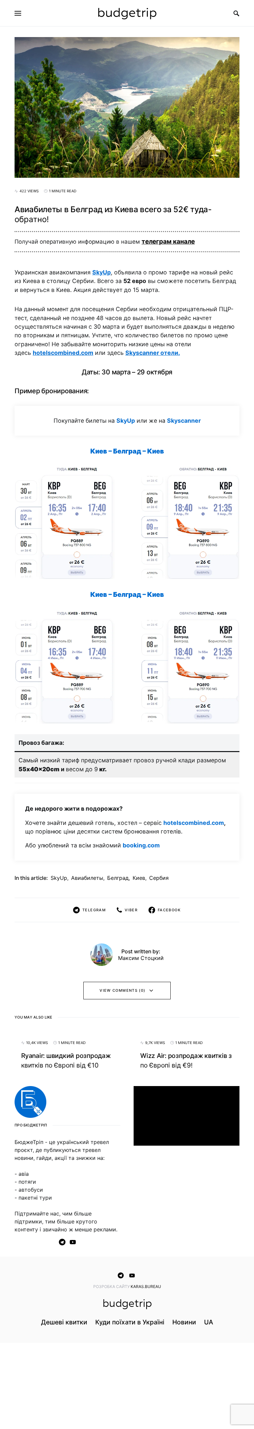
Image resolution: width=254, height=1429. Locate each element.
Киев (139, 878)
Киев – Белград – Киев (127, 451)
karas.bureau (146, 1286)
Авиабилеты (87, 878)
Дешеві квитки (64, 1322)
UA (208, 1322)
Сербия (159, 878)
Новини (184, 1322)
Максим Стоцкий (141, 958)
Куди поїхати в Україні (129, 1322)
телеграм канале (168, 241)
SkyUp (101, 272)
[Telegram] (62, 1242)
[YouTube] (72, 1242)
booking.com (141, 845)
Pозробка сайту (112, 1286)
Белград (118, 878)
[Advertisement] (186, 1200)
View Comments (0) (122, 990)
